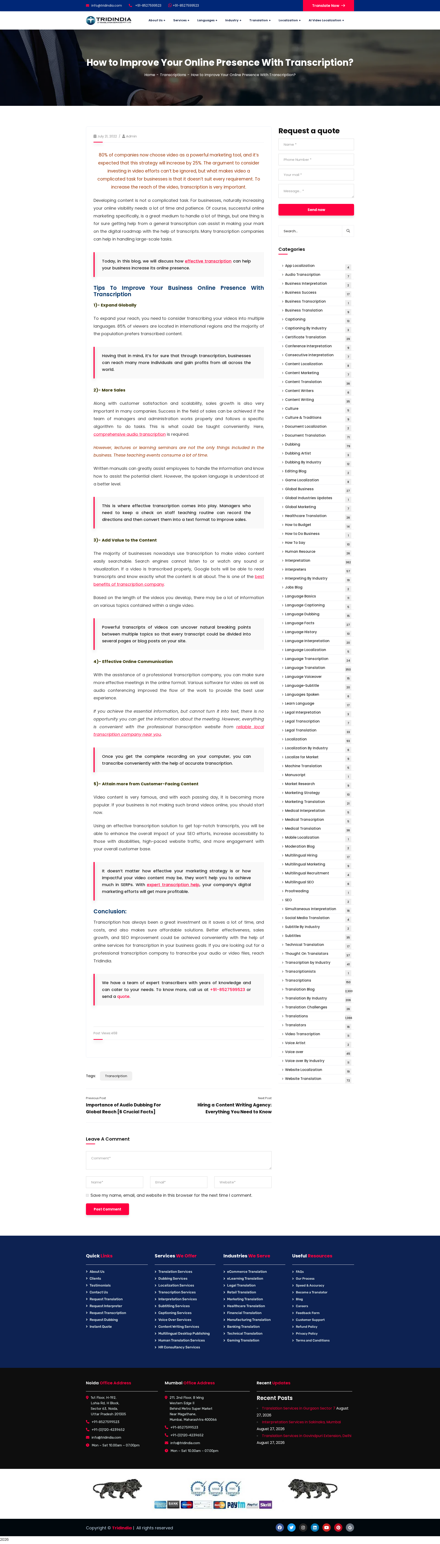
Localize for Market (317, 758)
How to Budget (317, 525)
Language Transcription (317, 659)
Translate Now (325, 5)
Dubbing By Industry (317, 463)
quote (123, 996)
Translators (317, 1026)
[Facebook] (280, 1527)
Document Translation (317, 436)
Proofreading (317, 892)
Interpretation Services (177, 1299)
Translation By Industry (318, 999)
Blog (299, 1299)
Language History (317, 633)
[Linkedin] (315, 1527)
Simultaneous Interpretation (317, 909)
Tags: (91, 1075)
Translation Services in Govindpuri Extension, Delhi (306, 1435)
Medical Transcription (317, 820)
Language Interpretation (317, 641)
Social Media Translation (317, 918)
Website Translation (317, 1079)
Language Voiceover (317, 677)
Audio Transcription (317, 275)
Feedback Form (308, 1313)
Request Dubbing (104, 1320)
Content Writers (317, 391)
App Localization (317, 266)
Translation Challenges (317, 1008)
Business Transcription (317, 302)
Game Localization (317, 481)
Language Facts (317, 624)
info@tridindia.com (106, 5)
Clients (95, 1278)
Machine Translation (317, 767)
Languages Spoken (317, 695)
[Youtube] (326, 1527)
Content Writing (317, 400)
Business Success (317, 293)
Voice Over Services (174, 1320)
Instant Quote (101, 1327)
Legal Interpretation (317, 713)
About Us (97, 1272)
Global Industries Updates (317, 499)
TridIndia (122, 1528)
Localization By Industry (317, 749)
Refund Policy (306, 1327)
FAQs (300, 1272)
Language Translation (318, 668)
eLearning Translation (245, 1278)
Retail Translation (241, 1292)
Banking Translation (243, 1327)
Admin (131, 136)
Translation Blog (319, 990)
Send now (316, 209)
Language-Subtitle (317, 686)
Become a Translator (311, 1292)
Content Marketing (317, 373)
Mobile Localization (317, 838)
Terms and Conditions (313, 1340)
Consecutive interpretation (317, 356)
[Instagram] (303, 1527)
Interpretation (318, 561)
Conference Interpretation (317, 347)
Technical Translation (317, 945)
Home (149, 74)
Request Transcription (108, 1313)
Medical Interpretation (317, 811)
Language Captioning (317, 606)
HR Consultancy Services (179, 1347)
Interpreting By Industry (317, 579)
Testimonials (100, 1285)
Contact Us (99, 1292)
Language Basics (317, 597)
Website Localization (317, 1070)
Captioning (317, 320)
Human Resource (317, 552)
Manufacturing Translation (249, 1320)
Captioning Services (175, 1313)
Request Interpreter (106, 1306)
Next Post (265, 1098)
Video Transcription (317, 1035)
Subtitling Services (174, 1306)
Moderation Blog (317, 847)
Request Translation (106, 1299)
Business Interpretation (317, 284)
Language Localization (317, 650)
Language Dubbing (317, 615)
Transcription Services (177, 1292)
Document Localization (317, 427)
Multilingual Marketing (317, 865)
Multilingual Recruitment (317, 874)
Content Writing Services (178, 1327)
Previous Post (96, 1098)
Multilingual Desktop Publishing (184, 1333)
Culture (317, 409)
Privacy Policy (307, 1334)
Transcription (116, 1075)
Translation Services (175, 1272)
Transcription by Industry (317, 963)
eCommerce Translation (247, 1272)
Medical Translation (317, 829)
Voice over (317, 1052)
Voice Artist (317, 1043)
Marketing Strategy (317, 793)
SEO (317, 901)
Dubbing (317, 445)
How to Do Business (317, 534)
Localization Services (176, 1285)
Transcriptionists (317, 972)
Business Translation (317, 311)
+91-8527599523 (185, 5)
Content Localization (317, 364)
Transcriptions (173, 74)
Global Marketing (317, 507)
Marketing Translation (317, 802)
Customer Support (310, 1320)
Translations (318, 1017)
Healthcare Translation (317, 516)
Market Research (317, 784)
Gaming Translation (243, 1340)
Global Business (317, 490)
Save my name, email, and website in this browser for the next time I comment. (171, 1195)
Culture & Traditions (317, 418)
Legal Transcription (317, 722)
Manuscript (317, 775)
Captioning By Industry (317, 329)
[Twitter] (291, 1527)
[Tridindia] (109, 20)
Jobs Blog (317, 588)
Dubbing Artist (317, 454)
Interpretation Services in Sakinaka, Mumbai (301, 1422)
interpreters (317, 570)
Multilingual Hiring (317, 856)
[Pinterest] (338, 1527)
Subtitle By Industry (317, 927)
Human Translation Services (181, 1340)
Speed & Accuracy (310, 1285)
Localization (317, 740)
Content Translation (317, 382)
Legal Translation (317, 731)
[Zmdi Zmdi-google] (350, 1527)
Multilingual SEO (317, 883)
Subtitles (317, 936)
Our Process (305, 1279)
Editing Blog (317, 472)
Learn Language (317, 704)
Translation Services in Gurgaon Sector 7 (298, 1408)
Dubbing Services (172, 1278)
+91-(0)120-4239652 (108, 1430)
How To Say (317, 543)
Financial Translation (244, 1313)
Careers (302, 1306)
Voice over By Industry (317, 1061)
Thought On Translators (317, 954)
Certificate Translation (317, 338)
